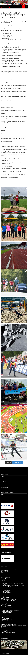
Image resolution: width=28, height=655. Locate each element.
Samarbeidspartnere (5, 487)
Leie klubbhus (3, 489)
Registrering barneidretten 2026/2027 (10, 609)
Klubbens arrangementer (7, 612)
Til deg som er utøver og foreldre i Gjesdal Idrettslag (11, 614)
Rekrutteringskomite (7, 592)
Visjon (2, 573)
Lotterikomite (5, 587)
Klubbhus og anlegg (5, 627)
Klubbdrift (3, 616)
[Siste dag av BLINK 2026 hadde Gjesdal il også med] (14, 392)
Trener (4, 594)
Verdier (2, 572)
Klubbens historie (4, 571)
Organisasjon (4, 578)
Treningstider (4, 479)
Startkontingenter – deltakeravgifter (9, 603)
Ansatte (3, 582)
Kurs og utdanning (5, 618)
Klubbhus (4, 628)
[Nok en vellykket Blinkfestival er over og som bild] (14, 364)
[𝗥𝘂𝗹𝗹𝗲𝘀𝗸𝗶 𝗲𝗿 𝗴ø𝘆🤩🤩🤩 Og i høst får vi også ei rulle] (14, 337)
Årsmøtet (4, 579)
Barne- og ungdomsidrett (7, 607)
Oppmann (5, 596)
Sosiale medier (5, 621)
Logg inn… (3, 494)
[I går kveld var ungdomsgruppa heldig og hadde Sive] (14, 282)
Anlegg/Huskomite (6, 590)
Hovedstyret (4, 580)
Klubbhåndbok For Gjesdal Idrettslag (8, 569)
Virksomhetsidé (4, 574)
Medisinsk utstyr (5, 631)
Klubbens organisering (5, 577)
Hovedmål (3, 576)
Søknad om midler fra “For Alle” (8, 600)
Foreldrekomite (6, 589)
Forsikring (4, 604)
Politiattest (3, 481)
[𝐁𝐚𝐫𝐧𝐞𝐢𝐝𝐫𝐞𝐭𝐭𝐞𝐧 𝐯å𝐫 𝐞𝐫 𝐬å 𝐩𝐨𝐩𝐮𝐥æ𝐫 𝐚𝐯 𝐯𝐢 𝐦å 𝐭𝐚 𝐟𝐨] (14, 419)
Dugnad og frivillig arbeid (7, 619)
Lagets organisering (6, 593)
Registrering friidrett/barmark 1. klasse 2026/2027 (13, 610)
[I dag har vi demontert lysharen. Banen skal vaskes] (14, 255)
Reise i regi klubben (6, 613)
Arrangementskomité (7, 586)
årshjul (3, 617)
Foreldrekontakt (6, 597)
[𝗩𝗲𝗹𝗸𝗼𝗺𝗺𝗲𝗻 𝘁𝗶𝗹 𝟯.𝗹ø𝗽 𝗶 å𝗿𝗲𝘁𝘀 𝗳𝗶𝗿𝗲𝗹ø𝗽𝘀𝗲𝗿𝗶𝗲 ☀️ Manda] (14, 200)
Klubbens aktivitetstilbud (6, 605)
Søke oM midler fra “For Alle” (7, 492)
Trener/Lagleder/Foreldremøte (8, 623)
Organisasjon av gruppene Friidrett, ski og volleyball (12, 583)
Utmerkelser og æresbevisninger (8, 632)
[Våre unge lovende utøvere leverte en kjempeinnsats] (14, 447)
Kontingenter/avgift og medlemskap (8, 599)
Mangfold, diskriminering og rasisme (8, 624)
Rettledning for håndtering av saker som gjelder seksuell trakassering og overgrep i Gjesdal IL (13, 484)
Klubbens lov (5, 584)
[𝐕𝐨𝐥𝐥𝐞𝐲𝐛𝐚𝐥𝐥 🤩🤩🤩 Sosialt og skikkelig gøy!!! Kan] (14, 310)
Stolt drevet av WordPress (5, 653)
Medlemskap (4, 601)
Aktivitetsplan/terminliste (7, 611)
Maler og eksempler (6, 633)
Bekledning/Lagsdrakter (7, 630)
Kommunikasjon (5, 620)
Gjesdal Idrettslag (5, 7)
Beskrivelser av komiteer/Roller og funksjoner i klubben (13, 585)
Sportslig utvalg (6, 591)
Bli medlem (3, 476)
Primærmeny (26, 6)
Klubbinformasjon (5, 474)
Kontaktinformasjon (5, 471)
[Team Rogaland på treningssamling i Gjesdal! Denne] (14, 227)
